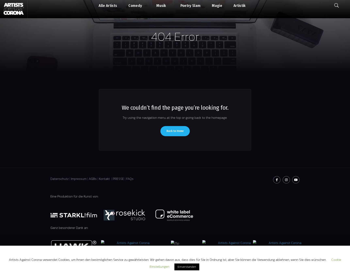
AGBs (93, 178)
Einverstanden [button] (187, 267)
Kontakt (105, 178)
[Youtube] (296, 180)
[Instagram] (286, 180)
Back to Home (175, 131)
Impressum (78, 178)
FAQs (129, 178)
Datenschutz (59, 178)
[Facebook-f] (277, 180)
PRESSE (118, 178)
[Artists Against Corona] (13, 9)
